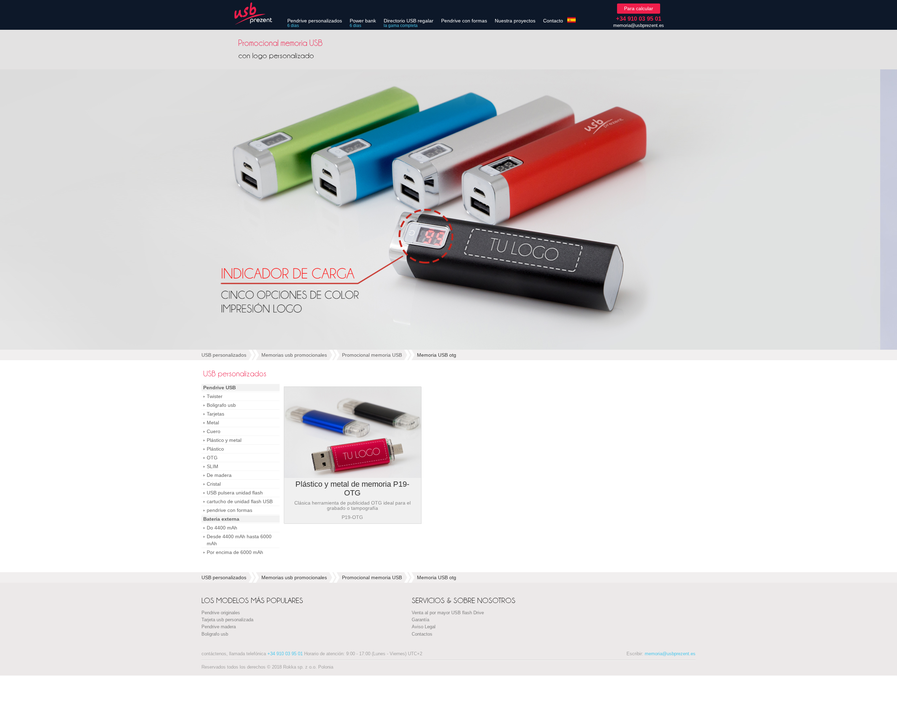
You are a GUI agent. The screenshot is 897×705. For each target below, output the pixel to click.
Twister (214, 396)
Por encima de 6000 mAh (235, 552)
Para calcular (638, 8)
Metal (213, 422)
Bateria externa (221, 519)
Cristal (214, 484)
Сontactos (422, 634)
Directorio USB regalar (408, 20)
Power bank (363, 20)
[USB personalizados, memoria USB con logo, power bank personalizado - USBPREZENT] (257, 13)
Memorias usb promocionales (294, 355)
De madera (219, 475)
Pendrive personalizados (314, 20)
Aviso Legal (424, 626)
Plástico (215, 449)
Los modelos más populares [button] (252, 600)
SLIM (212, 466)
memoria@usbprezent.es (638, 25)
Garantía (420, 619)
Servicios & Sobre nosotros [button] (463, 600)
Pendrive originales (220, 612)
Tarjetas (215, 414)
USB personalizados (223, 355)
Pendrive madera (218, 626)
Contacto (553, 20)
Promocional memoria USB (372, 355)
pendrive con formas (229, 510)
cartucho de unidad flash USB (240, 501)
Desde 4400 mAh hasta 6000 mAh (239, 540)
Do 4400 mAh (222, 528)
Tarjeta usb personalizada (227, 619)
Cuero (213, 431)
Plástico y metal (224, 440)
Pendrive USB (219, 387)
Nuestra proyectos (515, 20)
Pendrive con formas (464, 20)
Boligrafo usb (221, 405)
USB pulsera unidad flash (235, 492)
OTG (212, 457)
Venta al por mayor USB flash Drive (448, 612)
